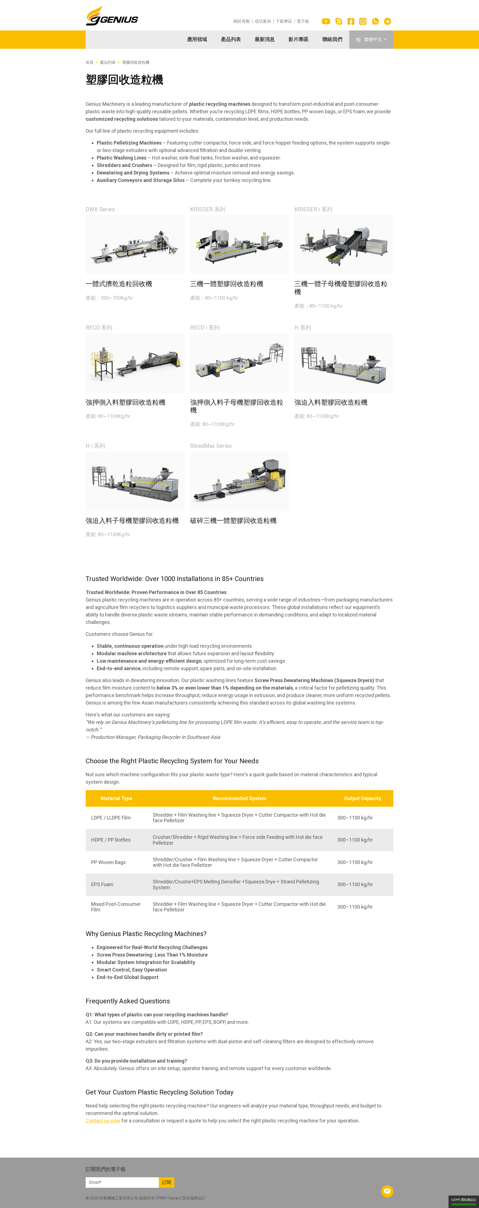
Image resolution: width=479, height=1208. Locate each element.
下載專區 (284, 21)
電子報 (303, 21)
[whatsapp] (375, 21)
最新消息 (265, 39)
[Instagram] (363, 21)
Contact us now (103, 1121)
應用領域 (197, 39)
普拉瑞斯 (190, 1198)
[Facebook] (351, 21)
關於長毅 (241, 21)
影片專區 (299, 39)
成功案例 (262, 21)
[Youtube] (326, 21)
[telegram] (387, 21)
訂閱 (166, 1182)
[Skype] (338, 21)
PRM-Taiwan (168, 1198)
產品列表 (231, 39)
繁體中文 (373, 39)
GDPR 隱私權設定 (463, 1199)
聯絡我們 (332, 39)
